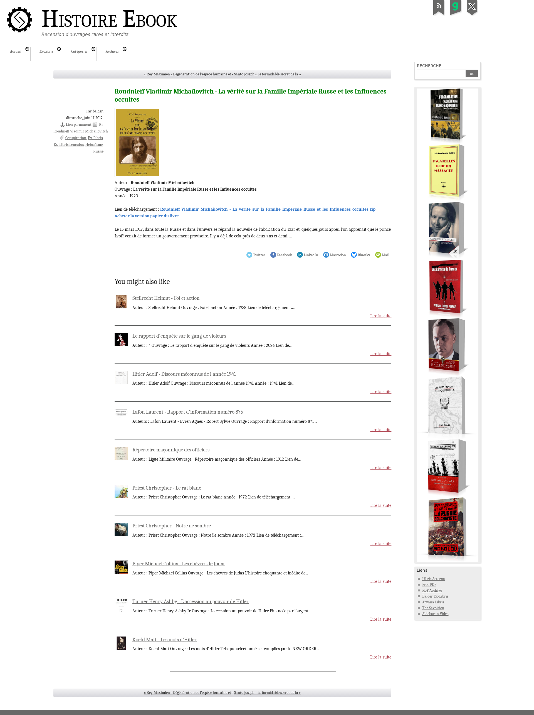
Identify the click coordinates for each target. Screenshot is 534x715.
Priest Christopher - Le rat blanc (166, 488)
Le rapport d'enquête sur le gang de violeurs (179, 336)
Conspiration (75, 138)
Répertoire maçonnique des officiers (170, 450)
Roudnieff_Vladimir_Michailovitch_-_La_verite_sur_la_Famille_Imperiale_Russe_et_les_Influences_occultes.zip (267, 209)
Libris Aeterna (433, 578)
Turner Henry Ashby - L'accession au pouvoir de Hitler (190, 601)
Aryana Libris (433, 602)
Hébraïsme (94, 144)
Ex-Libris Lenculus (69, 144)
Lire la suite (380, 315)
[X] (472, 15)
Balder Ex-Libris (435, 596)
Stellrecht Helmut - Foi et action (166, 298)
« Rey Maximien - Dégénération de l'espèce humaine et (187, 74)
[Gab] (455, 15)
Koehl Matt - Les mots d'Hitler (164, 640)
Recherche (429, 65)
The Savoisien (433, 608)
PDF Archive (432, 590)
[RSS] (439, 15)
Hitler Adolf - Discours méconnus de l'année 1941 (184, 374)
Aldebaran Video (435, 613)
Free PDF (429, 584)
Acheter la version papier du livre (147, 215)
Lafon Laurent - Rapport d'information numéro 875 (187, 412)
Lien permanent (79, 124)
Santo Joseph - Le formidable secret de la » (267, 74)
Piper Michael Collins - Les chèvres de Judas (178, 564)
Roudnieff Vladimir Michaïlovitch (80, 131)
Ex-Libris (95, 138)
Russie (98, 151)
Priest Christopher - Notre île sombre (171, 526)
